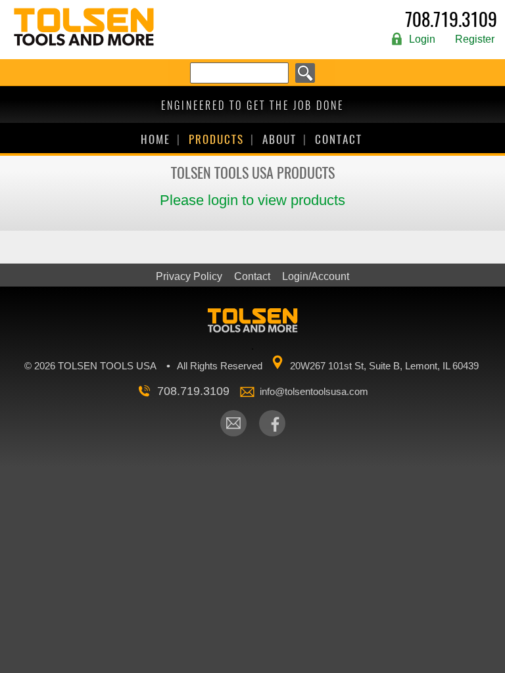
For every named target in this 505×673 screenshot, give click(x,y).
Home (155, 139)
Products (216, 139)
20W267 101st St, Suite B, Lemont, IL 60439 (384, 365)
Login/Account (315, 276)
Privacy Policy (189, 276)
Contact (338, 139)
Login (422, 39)
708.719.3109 (451, 21)
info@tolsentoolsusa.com (314, 391)
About (279, 139)
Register (474, 39)
